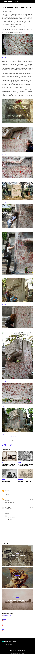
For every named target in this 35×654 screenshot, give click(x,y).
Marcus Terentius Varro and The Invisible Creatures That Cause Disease (25, 465)
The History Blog (18, 436)
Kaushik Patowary (5, 11)
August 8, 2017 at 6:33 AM (11, 517)
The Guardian (7, 436)
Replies (7, 513)
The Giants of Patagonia (6, 481)
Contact (16, 650)
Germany (4, 623)
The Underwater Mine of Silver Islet (17, 600)
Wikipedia (12, 436)
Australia (4, 619)
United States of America (7, 615)
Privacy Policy (12, 650)
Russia (4, 629)
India (3, 624)
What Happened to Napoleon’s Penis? (17, 578)
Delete (32, 499)
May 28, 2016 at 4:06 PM (8, 500)
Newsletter (19, 650)
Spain (4, 630)
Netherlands (5, 628)
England (17, 553)
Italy (3, 625)
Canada (4, 620)
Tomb (13, 440)
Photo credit (4, 57)
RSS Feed (23, 650)
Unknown (7, 490)
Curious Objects (17, 575)
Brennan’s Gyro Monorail (17, 555)
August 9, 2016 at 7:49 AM (8, 508)
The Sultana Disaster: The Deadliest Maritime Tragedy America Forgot (8, 465)
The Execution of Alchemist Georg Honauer (24, 482)
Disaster (3, 462)
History (19, 462)
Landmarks (8, 440)
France (4, 440)
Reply (30, 499)
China (4, 618)
